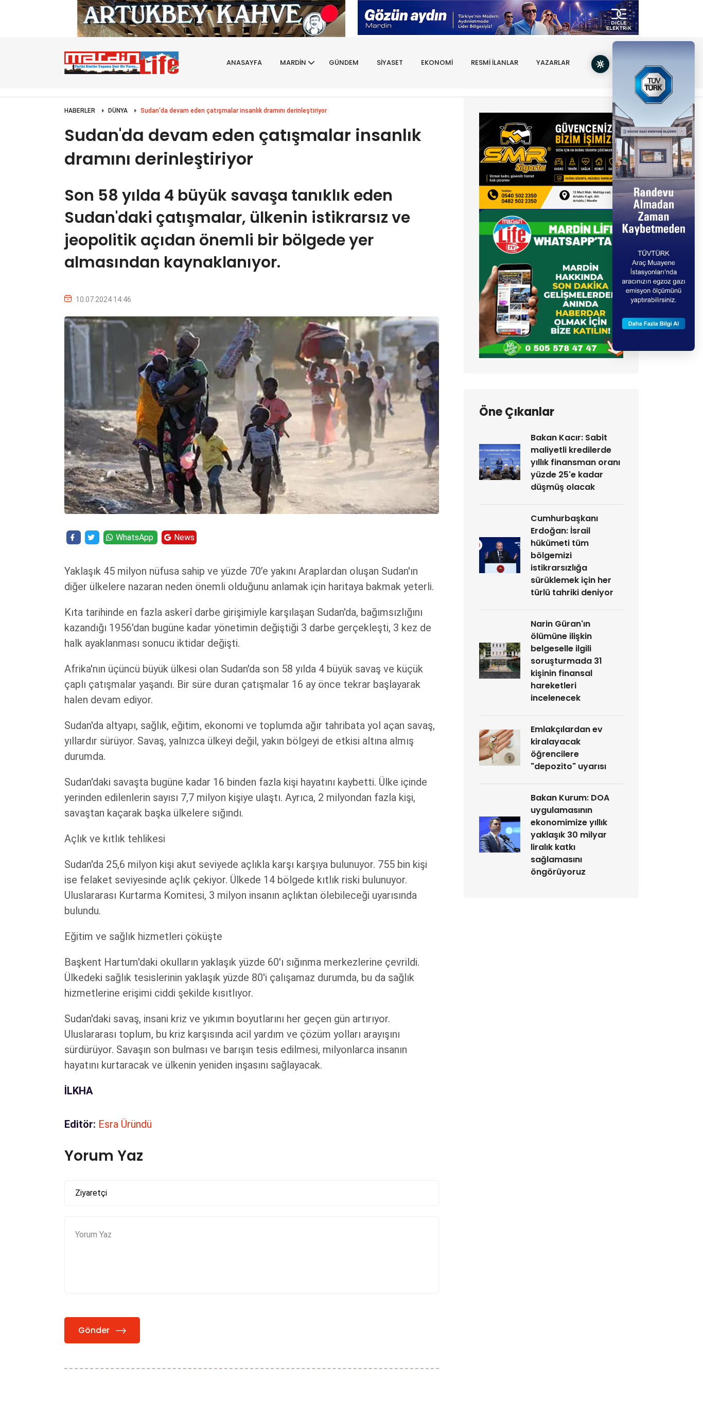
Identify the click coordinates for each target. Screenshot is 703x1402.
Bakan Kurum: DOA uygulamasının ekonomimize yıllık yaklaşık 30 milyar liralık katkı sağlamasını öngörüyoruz (570, 835)
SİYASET (390, 62)
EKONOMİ (437, 62)
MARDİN (293, 62)
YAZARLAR (553, 62)
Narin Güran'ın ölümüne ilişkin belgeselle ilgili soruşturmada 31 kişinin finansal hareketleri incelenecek (566, 661)
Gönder (94, 1330)
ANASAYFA (244, 62)
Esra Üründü (125, 1124)
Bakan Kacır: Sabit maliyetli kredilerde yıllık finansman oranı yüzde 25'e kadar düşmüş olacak (575, 462)
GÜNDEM (344, 62)
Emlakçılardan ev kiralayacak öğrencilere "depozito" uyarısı (568, 747)
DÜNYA (118, 110)
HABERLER (79, 110)
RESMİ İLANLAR (494, 62)
